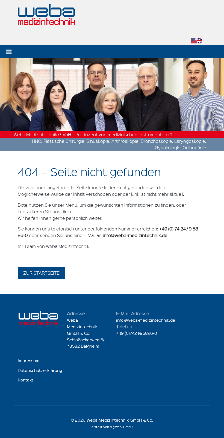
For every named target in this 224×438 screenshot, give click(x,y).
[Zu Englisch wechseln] (196, 40)
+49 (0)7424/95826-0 (136, 333)
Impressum (28, 360)
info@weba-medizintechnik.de (145, 320)
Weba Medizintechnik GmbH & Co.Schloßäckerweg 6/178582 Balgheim (86, 333)
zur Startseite (41, 273)
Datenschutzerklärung (40, 370)
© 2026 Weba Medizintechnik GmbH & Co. (112, 420)
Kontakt (25, 380)
